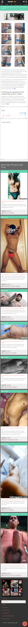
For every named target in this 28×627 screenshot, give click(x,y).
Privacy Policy (5, 610)
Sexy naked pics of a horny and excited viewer (13, 274)
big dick (5, 318)
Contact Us (5, 601)
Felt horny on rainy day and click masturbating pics (13, 428)
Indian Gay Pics (11, 439)
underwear (18, 286)
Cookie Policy (5, 613)
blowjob (5, 439)
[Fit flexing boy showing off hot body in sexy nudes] (6, 28)
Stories (7, 4)
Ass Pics (8, 351)
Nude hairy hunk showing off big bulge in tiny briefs (12, 202)
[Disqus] (14, 141)
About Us (5, 598)
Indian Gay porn (7, 286)
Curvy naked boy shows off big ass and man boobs (12, 342)
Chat (16, 4)
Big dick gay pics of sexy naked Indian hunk (12, 308)
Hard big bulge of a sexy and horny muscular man (12, 376)
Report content (6, 618)
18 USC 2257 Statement (8, 616)
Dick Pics (8, 437)
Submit (4, 604)
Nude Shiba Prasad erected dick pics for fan (12, 565)
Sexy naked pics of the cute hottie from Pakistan (14, 500)
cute (8, 510)
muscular (10, 387)
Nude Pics (9, 284)
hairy (5, 212)
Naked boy (9, 573)
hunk (8, 212)
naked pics (12, 212)
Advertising (5, 607)
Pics (20, 4)
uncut (12, 318)
